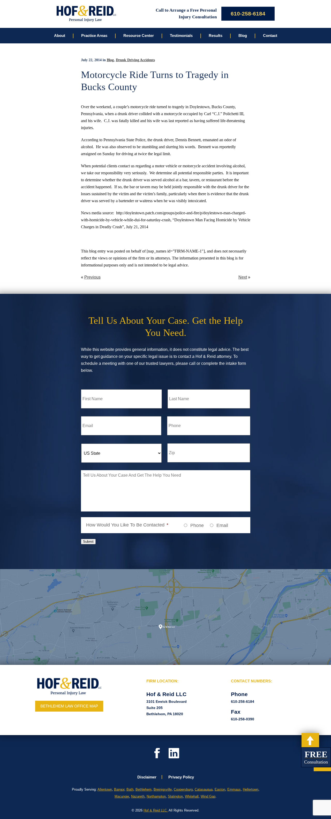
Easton (220, 789)
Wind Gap (208, 796)
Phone (197, 525)
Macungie (122, 796)
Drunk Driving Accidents (135, 60)
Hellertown (250, 789)
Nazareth (138, 796)
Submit (88, 542)
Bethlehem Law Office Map (69, 706)
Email (222, 525)
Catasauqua (204, 789)
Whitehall (192, 796)
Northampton (156, 796)
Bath (129, 789)
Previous (92, 277)
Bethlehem (144, 789)
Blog (110, 60)
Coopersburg (183, 789)
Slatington (175, 796)
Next (242, 277)
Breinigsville (163, 789)
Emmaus (234, 789)
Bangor (119, 789)
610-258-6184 (248, 14)
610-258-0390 (242, 719)
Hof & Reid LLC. (156, 810)
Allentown (104, 789)
